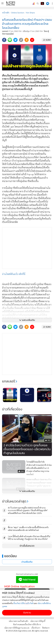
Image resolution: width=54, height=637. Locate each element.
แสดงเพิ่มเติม (28, 320)
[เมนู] (2, 3)
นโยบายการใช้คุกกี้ (37, 621)
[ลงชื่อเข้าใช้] (47, 3)
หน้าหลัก (5, 12)
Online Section (17, 12)
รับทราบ (27, 612)
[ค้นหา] (38, 3)
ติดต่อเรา (46, 627)
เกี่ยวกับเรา (35, 627)
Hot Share (30, 12)
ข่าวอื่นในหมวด (27, 546)
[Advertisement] (27, 248)
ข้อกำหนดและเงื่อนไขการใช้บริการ (27, 624)
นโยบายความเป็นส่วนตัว (18, 621)
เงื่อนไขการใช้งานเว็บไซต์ (23, 603)
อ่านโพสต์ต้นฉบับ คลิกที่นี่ (13, 274)
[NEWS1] (42, 3)
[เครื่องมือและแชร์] (52, 3)
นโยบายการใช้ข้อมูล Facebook (16, 627)
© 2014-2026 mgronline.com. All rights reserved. (27, 630)
